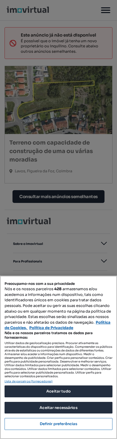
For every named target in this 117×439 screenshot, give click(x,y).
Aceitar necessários (58, 407)
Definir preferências (59, 423)
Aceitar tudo (58, 391)
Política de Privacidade (51, 327)
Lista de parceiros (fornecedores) (29, 381)
